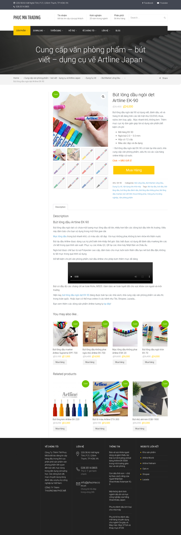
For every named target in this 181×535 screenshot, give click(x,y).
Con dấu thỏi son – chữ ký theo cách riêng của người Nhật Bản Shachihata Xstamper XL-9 (120, 478)
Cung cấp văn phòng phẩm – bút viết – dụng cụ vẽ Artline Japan (52, 78)
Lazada (146, 479)
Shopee (146, 474)
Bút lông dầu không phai (149, 190)
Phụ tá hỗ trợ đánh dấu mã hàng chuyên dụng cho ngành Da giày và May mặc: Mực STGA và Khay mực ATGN (120, 522)
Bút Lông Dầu (139, 183)
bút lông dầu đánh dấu (129, 190)
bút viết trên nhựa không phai (134, 194)
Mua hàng (134, 170)
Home (16, 78)
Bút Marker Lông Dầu (111, 78)
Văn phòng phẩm (126, 198)
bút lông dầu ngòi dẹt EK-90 (75, 295)
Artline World (148, 458)
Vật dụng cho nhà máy (132, 187)
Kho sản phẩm (149, 452)
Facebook (148, 3)
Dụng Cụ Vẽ (91, 78)
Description (60, 207)
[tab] (60, 207)
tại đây (107, 303)
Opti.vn (146, 469)
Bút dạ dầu (152, 187)
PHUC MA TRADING (27, 17)
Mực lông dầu (60, 236)
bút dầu (160, 187)
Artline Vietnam (149, 463)
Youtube (164, 3)
